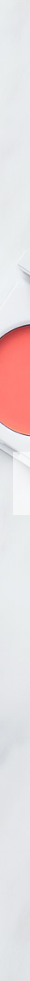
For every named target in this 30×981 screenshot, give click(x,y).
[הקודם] (14, 483)
